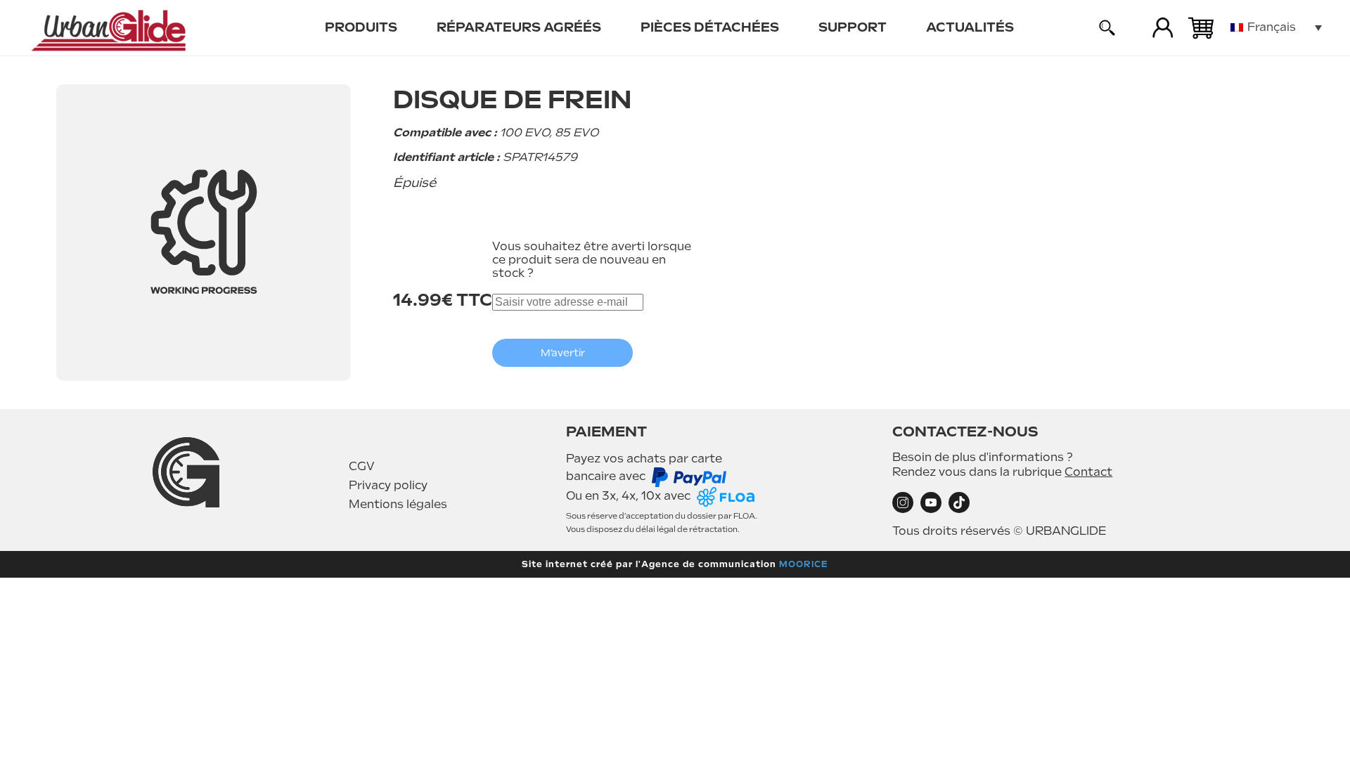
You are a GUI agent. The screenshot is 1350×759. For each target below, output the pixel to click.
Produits (361, 27)
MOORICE (803, 564)
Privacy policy (388, 485)
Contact (1088, 472)
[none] (1276, 27)
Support (852, 27)
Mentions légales (398, 504)
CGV (362, 466)
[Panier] (1200, 28)
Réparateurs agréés (519, 27)
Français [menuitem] (1271, 27)
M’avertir (563, 352)
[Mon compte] (1163, 28)
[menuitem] (361, 28)
